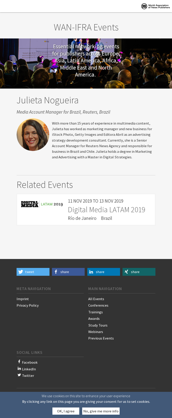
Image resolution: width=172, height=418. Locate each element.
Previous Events (101, 338)
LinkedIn (29, 369)
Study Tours (98, 325)
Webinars (95, 331)
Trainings (95, 312)
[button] (33, 272)
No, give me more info (100, 411)
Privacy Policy (28, 305)
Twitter (28, 375)
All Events (96, 298)
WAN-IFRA (155, 6)
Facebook (30, 362)
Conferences (98, 305)
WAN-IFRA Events (86, 27)
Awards (94, 318)
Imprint (23, 298)
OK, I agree (66, 411)
